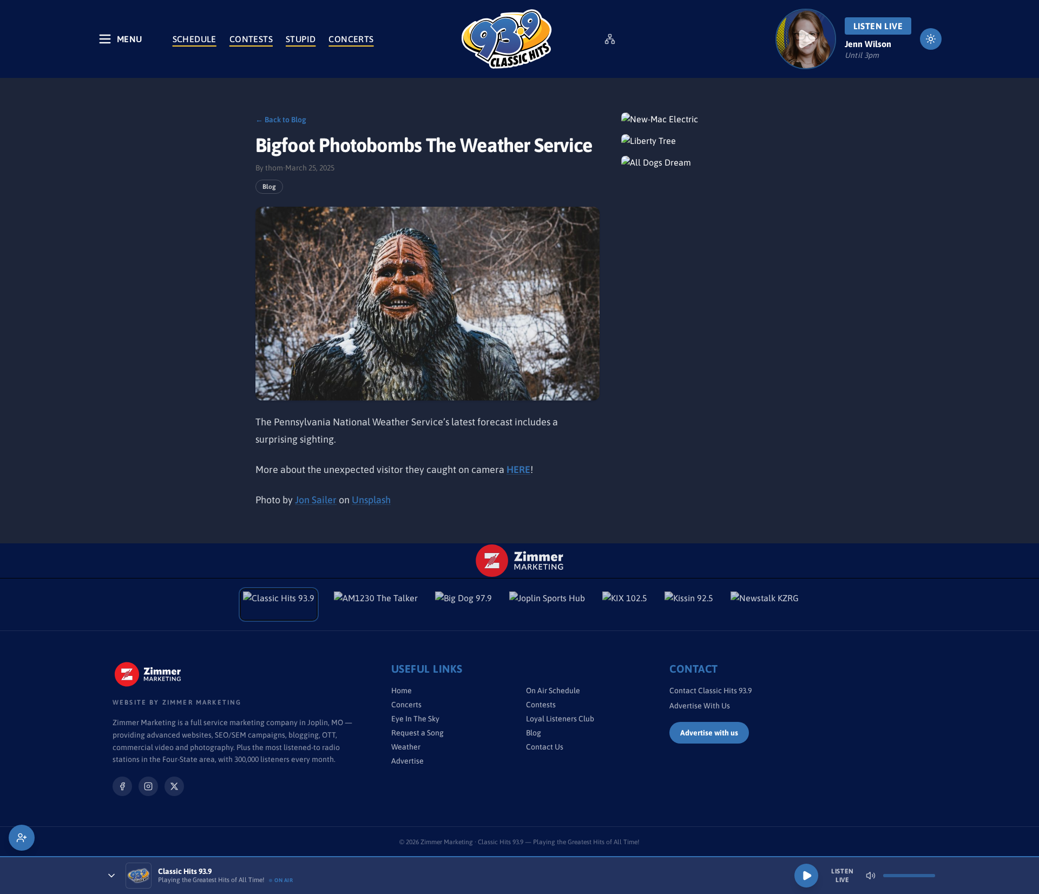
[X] (174, 786)
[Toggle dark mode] (931, 39)
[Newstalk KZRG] (765, 604)
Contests (251, 39)
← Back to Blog (280, 119)
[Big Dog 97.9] (463, 604)
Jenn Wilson (868, 44)
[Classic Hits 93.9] (506, 39)
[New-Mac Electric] (702, 119)
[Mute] (871, 875)
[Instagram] (148, 786)
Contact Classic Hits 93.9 (710, 690)
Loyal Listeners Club (560, 718)
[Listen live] (805, 39)
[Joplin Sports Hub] (547, 604)
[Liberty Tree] (702, 140)
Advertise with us (709, 732)
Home (401, 690)
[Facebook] (122, 786)
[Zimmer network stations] (610, 39)
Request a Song (417, 732)
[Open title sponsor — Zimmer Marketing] (520, 560)
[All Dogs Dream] (702, 162)
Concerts (350, 39)
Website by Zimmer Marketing (177, 702)
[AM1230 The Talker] (376, 604)
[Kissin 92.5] (689, 604)
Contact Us (544, 746)
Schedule (194, 39)
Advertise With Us (699, 705)
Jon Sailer (316, 499)
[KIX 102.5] (624, 604)
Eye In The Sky (415, 718)
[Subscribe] (22, 838)
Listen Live (878, 26)
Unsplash (371, 499)
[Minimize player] (111, 875)
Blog (269, 186)
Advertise (407, 761)
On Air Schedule (553, 690)
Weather (405, 746)
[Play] (806, 876)
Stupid (300, 39)
